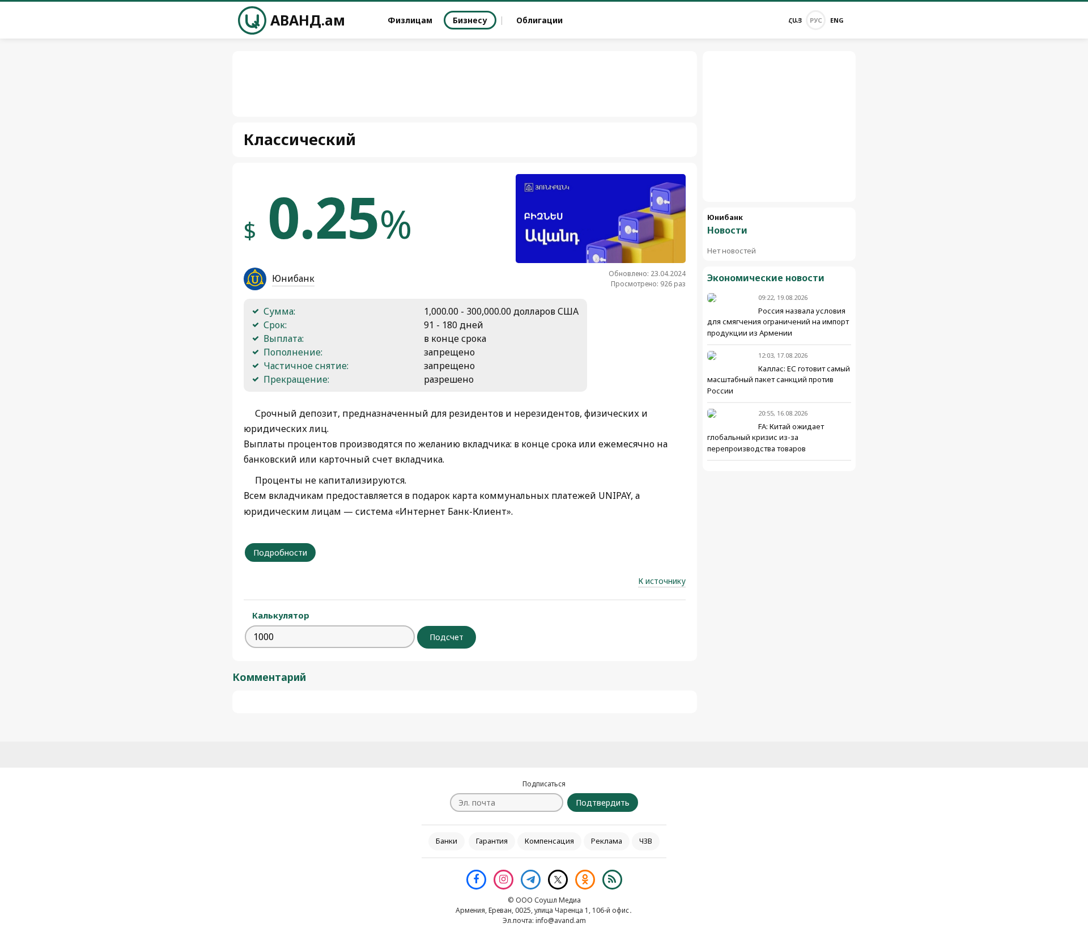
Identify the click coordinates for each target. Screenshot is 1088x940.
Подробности (280, 552)
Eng (837, 20)
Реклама (606, 841)
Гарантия (492, 841)
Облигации (539, 20)
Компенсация (549, 841)
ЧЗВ (645, 841)
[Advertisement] (779, 126)
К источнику (662, 580)
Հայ (795, 20)
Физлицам (410, 20)
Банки (446, 841)
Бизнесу (470, 20)
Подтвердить (603, 802)
